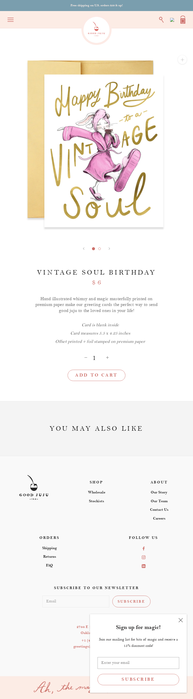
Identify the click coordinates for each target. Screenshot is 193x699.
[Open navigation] (11, 20)
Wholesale (96, 492)
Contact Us (159, 509)
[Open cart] (182, 20)
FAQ (49, 565)
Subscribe (138, 679)
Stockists (96, 501)
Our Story (159, 492)
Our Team (159, 501)
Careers (159, 518)
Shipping (49, 548)
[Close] (180, 620)
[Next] (109, 248)
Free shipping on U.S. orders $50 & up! (97, 5)
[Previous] (83, 248)
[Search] (161, 20)
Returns (49, 556)
